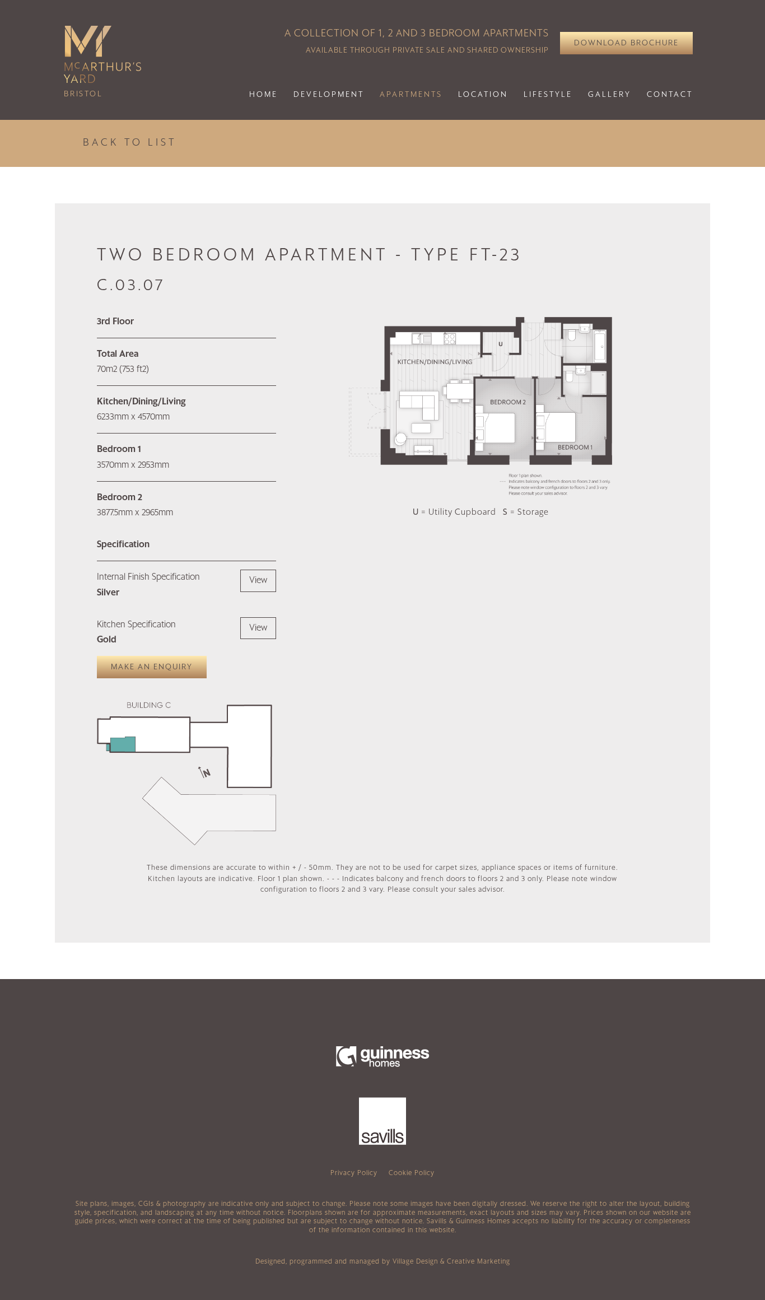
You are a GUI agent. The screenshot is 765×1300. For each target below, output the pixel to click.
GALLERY (609, 95)
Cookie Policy (412, 1173)
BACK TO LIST (130, 143)
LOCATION (483, 95)
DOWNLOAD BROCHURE (626, 43)
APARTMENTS (411, 95)
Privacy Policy (353, 1173)
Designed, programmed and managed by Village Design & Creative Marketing (382, 1262)
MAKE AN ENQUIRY (152, 667)
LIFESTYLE (548, 95)
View (258, 580)
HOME (263, 95)
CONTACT (670, 95)
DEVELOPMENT (328, 95)
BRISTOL (83, 94)
